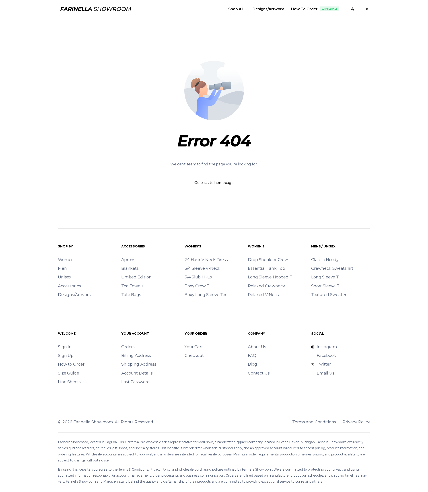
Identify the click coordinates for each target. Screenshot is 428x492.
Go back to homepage (214, 183)
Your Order (196, 333)
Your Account (135, 333)
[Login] (352, 9)
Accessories (133, 246)
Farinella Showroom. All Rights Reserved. (113, 422)
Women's (193, 246)
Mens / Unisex (323, 246)
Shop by (65, 246)
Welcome (67, 333)
